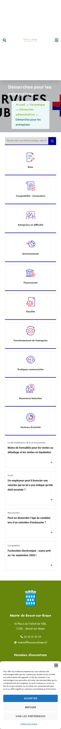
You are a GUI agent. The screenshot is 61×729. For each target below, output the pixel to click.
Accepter (30, 698)
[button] (56, 665)
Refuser (30, 707)
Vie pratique (37, 104)
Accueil (20, 104)
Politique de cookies (28, 724)
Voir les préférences (31, 716)
